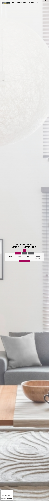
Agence (32, 2)
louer (17, 2)
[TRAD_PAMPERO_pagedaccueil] (6, 3)
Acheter (13, 2)
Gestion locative (26, 2)
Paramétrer (3, 498)
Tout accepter (9, 498)
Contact (36, 2)
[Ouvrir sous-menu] (18, 2)
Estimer (31, 253)
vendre (20, 2)
